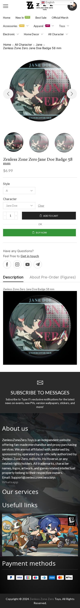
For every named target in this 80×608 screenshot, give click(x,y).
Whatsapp (10, 482)
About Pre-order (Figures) (53, 277)
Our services (20, 491)
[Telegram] (38, 264)
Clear (41, 205)
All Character (23, 44)
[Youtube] (27, 264)
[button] (5, 6)
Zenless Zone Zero (42, 599)
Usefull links (20, 505)
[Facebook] (7, 264)
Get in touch (30, 256)
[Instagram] (17, 264)
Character (10, 199)
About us (15, 428)
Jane (39, 44)
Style (6, 184)
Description (13, 277)
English (49, 2)
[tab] (13, 278)
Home (7, 44)
